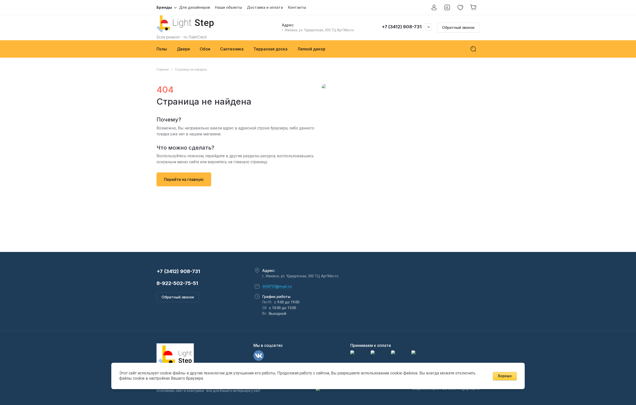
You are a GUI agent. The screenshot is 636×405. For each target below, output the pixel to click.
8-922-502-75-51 (177, 283)
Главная (163, 69)
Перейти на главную (184, 179)
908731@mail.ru (277, 286)
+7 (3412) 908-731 (402, 26)
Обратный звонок (458, 27)
